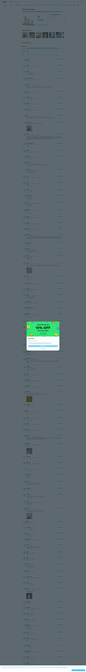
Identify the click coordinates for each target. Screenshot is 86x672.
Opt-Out (77, 670)
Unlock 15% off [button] (43, 346)
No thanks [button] (43, 348)
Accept (73, 670)
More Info (82, 670)
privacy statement (47, 666)
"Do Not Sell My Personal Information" (59, 667)
